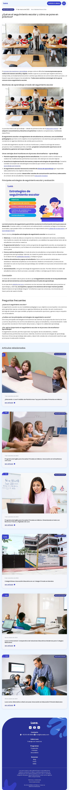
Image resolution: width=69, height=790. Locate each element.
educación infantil (52, 129)
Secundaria (34, 752)
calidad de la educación (56, 229)
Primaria (34, 750)
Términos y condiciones (34, 780)
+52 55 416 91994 (27, 734)
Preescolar (34, 748)
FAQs (34, 761)
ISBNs (34, 764)
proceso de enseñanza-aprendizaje (15, 71)
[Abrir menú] (64, 3)
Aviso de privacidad (34, 782)
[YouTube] (34, 727)
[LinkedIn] (38, 727)
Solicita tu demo (54, 3)
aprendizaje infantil (8, 231)
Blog (34, 759)
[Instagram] (30, 727)
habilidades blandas (23, 257)
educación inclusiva (41, 176)
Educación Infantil (8, 9)
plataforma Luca (18, 284)
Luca (5, 3)
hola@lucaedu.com (42, 734)
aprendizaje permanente (12, 166)
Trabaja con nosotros (34, 741)
